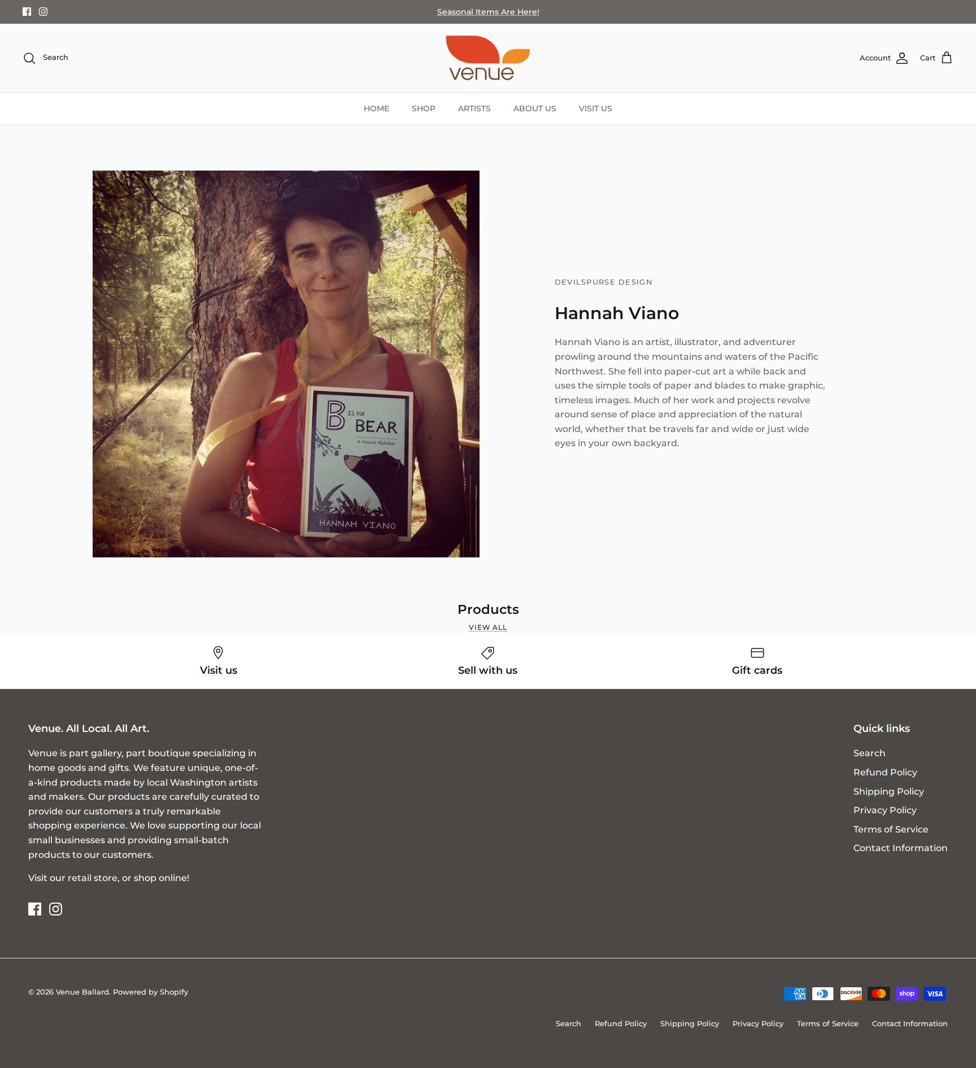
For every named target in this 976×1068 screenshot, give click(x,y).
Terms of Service (891, 829)
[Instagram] (43, 11)
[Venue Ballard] (488, 58)
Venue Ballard (82, 991)
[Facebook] (27, 11)
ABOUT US (534, 108)
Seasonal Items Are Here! (488, 12)
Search (869, 753)
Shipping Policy (888, 791)
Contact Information (900, 848)
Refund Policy (885, 772)
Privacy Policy (885, 810)
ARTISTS (474, 108)
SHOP (423, 108)
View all (488, 627)
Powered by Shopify (150, 991)
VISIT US (595, 108)
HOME (376, 108)
